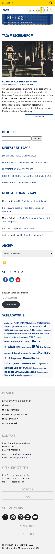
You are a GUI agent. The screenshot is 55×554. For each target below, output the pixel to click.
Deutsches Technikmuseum (16, 337)
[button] (5, 279)
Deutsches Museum (38, 333)
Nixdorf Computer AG (16, 367)
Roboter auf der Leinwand (19, 81)
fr (9, 3)
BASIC (36, 327)
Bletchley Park (16, 330)
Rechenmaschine (40, 368)
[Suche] (51, 3)
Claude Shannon (44, 330)
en (7, 3)
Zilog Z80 (25, 376)
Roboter (9, 372)
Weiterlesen (38, 116)
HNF (31, 84)
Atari (32, 326)
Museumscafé (9, 423)
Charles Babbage (30, 330)
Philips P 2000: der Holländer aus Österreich (26, 175)
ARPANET (25, 327)
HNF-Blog (27, 534)
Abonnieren (10, 304)
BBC (41, 326)
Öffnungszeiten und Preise (16, 401)
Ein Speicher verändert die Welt (19, 155)
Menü (6, 9)
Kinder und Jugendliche (14, 414)
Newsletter (27, 526)
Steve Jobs (30, 372)
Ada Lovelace (8, 323)
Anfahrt (26, 489)
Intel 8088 (8, 353)
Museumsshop (10, 419)
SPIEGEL (19, 372)
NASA (47, 364)
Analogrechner (43, 323)
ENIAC (31, 337)
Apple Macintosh (16, 327)
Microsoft (26, 363)
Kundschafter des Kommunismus (20, 182)
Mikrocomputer (38, 363)
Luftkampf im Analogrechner (17, 169)
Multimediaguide (11, 410)
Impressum (7, 544)
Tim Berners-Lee (42, 372)
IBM (35, 346)
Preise (27, 497)
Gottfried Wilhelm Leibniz (17, 341)
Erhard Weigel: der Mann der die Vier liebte (25, 162)
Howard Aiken (26, 347)
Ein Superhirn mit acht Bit (21, 228)
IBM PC (43, 347)
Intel (48, 347)
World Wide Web (13, 375)
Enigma (38, 337)
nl (13, 3)
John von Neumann (29, 353)
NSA (30, 368)
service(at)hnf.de (18, 457)
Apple (7, 326)
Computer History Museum (15, 333)
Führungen (8, 405)
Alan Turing (21, 322)
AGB (31, 544)
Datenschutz (21, 544)
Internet (16, 353)
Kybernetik (17, 358)
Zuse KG (32, 376)
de (3, 2)
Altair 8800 (32, 323)
